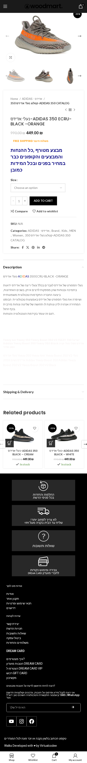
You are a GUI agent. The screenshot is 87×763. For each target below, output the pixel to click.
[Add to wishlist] (34, 428)
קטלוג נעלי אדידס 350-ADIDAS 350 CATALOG (40, 103)
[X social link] (27, 247)
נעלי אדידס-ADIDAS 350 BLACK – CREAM (23, 452)
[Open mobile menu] (5, 6)
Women (18, 235)
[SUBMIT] (73, 707)
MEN (72, 230)
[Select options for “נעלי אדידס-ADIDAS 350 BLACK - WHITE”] (51, 443)
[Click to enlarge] (10, 57)
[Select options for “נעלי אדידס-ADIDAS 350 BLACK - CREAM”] (9, 443)
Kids (64, 230)
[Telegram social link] (43, 247)
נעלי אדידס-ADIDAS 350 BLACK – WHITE (64, 452)
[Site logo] (44, 6)
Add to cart (43, 200)
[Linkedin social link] (38, 247)
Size (13, 180)
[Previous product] (66, 110)
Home (15, 98)
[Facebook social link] (22, 247)
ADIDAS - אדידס (32, 98)
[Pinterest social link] (33, 247)
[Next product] (74, 110)
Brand (55, 230)
